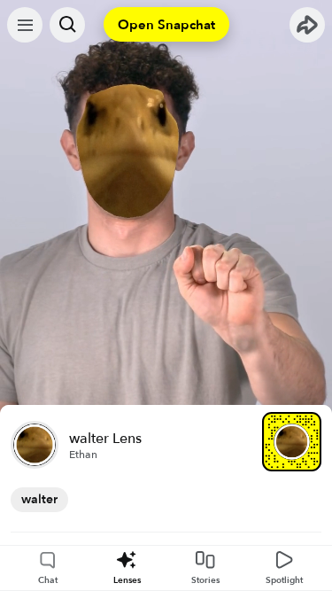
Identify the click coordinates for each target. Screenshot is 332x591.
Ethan (83, 454)
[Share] (307, 25)
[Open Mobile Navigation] (24, 25)
